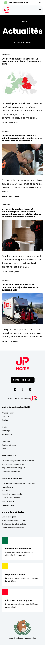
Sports (4, 448)
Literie (4, 427)
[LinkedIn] (15, 389)
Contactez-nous (21, 379)
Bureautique (7, 434)
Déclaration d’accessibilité (13, 527)
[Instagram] (30, 389)
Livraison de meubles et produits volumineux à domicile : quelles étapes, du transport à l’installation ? (22, 138)
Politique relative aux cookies (14, 520)
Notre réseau (7, 490)
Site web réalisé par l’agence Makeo (22, 638)
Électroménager (9, 445)
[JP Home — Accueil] (22, 369)
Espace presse (8, 501)
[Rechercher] (40, 3)
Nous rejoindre (8, 505)
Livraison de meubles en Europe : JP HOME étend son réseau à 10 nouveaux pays (21, 61)
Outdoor (5, 416)
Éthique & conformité (11, 497)
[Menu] (40, 10)
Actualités (6, 55)
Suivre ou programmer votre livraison (18, 460)
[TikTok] (22, 389)
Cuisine (5, 420)
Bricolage (6, 431)
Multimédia (6, 441)
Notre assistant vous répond (14, 464)
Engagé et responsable (12, 494)
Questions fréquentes (11, 471)
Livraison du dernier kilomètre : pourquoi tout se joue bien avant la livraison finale (20, 287)
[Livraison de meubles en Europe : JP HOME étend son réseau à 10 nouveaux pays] (22, 82)
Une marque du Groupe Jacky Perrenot (19, 483)
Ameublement (8, 413)
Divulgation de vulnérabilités (14, 524)
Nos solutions (7, 487)
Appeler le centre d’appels (13, 468)
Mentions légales (9, 517)
